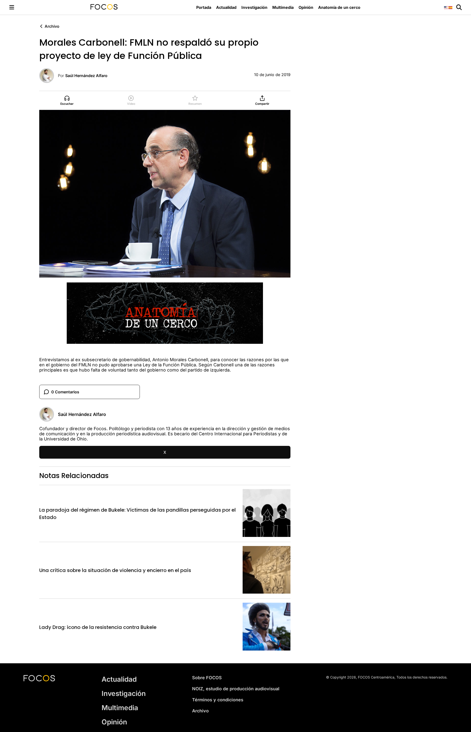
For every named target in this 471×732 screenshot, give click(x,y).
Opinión (306, 7)
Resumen (195, 104)
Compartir (262, 104)
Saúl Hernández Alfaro (86, 75)
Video (131, 104)
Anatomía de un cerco (339, 7)
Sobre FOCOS (207, 677)
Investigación (254, 7)
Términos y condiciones (217, 699)
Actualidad (226, 7)
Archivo (52, 26)
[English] (446, 7)
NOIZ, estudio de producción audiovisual (235, 688)
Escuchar (67, 104)
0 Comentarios (65, 391)
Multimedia (283, 7)
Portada (203, 7)
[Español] (450, 7)
